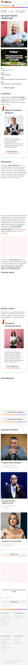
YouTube (17, 641)
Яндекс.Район (18, 643)
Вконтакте (17, 639)
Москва (16, 618)
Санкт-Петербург (19, 616)
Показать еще (14, 554)
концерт (18, 99)
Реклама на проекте (6, 616)
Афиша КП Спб (4, 11)
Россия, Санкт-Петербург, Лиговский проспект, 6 (14, 79)
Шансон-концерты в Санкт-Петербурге (21, 11)
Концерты (11, 11)
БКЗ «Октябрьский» (6, 74)
